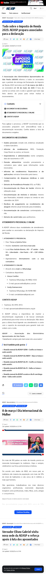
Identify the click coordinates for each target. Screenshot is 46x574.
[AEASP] (10, 8)
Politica (18, 527)
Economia (18, 21)
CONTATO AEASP (13, 117)
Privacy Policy (26, 568)
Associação (7, 21)
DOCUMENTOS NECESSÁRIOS (16, 109)
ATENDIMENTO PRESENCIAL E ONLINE (20, 113)
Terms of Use (10, 570)
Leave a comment (37, 393)
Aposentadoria (9, 406)
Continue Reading (23, 512)
